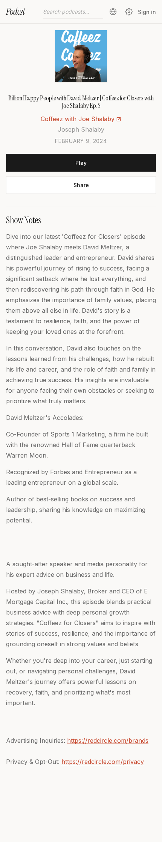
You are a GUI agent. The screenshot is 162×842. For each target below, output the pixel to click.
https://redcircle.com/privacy (102, 761)
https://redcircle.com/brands (107, 740)
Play (81, 163)
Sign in (147, 12)
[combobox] (73, 12)
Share (81, 185)
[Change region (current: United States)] (113, 11)
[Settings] (129, 12)
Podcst (15, 11)
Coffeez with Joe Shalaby (78, 119)
